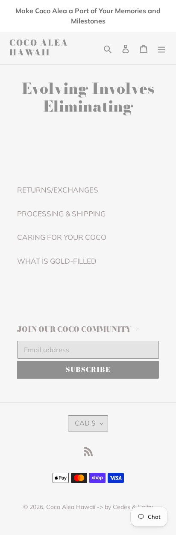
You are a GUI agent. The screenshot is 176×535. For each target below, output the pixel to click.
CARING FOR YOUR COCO (61, 237)
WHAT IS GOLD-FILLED (57, 260)
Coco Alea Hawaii (38, 48)
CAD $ (85, 423)
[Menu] (161, 48)
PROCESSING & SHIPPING (61, 213)
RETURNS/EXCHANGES (57, 189)
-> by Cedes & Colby (125, 507)
